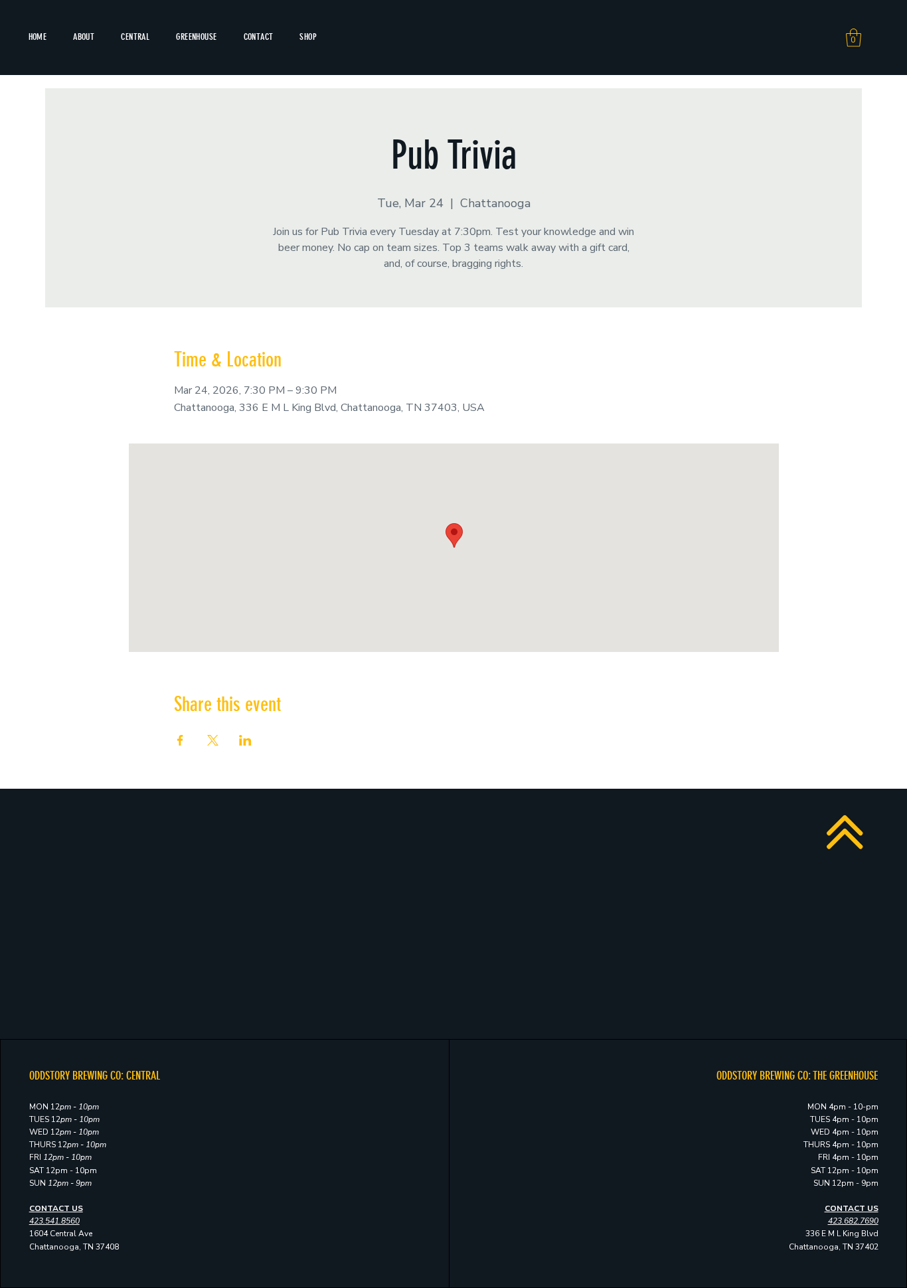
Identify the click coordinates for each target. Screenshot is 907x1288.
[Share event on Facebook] (180, 740)
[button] (853, 37)
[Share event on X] (212, 740)
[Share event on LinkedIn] (245, 740)
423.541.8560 (54, 1221)
